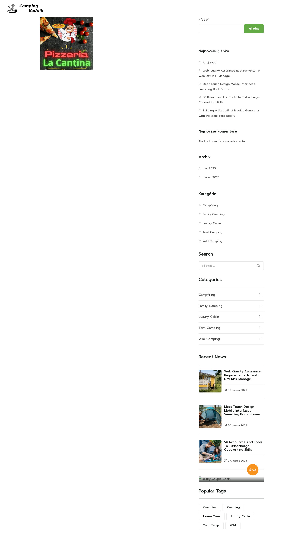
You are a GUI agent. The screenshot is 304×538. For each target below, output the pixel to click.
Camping (233, 507)
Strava (176, 8)
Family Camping (214, 214)
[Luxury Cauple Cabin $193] (231, 479)
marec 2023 (211, 177)
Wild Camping (212, 241)
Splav (107, 8)
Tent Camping (213, 232)
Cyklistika (126, 8)
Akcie (162, 8)
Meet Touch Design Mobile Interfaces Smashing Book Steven (242, 410)
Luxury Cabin (212, 223)
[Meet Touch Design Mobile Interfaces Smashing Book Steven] (210, 416)
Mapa (189, 8)
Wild (233, 525)
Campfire (209, 507)
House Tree (211, 516)
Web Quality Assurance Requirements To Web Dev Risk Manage (242, 375)
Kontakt (205, 8)
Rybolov (144, 8)
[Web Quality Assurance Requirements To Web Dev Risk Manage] (210, 381)
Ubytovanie (90, 8)
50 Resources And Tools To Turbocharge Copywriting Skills (243, 446)
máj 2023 (209, 168)
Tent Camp (211, 525)
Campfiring (210, 205)
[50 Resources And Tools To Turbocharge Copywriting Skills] (210, 451)
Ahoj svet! (209, 62)
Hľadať (203, 20)
